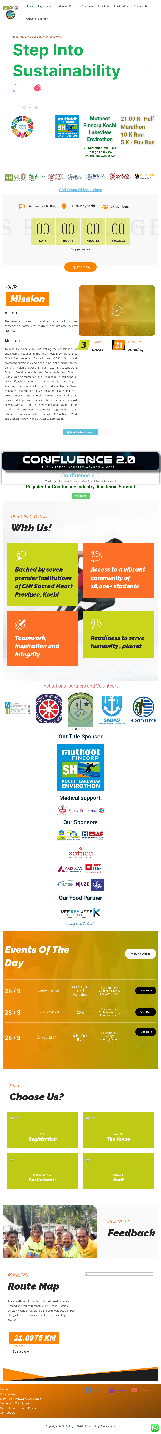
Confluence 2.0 (80, 475)
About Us (103, 6)
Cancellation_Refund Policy (18, 1408)
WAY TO (118, 1133)
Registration (45, 6)
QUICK (42, 1133)
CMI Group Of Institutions (80, 190)
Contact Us (140, 6)
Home (29, 6)
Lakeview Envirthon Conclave (75, 6)
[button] (127, 98)
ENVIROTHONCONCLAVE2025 (20, 1398)
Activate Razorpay (37, 18)
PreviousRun (121, 6)
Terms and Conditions (14, 1403)
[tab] (24, 107)
